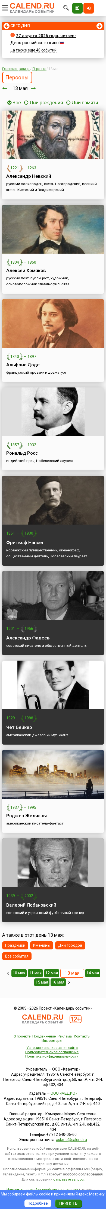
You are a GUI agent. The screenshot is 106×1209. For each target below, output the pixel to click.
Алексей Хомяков (26, 270)
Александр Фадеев (28, 638)
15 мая (42, 982)
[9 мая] (8, 973)
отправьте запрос (68, 1179)
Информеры (52, 1041)
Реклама (65, 1036)
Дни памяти (84, 102)
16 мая (58, 982)
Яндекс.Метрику (90, 1194)
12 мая (51, 973)
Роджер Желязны (26, 815)
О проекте (22, 1036)
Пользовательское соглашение (52, 1052)
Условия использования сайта (52, 1048)
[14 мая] (33, 88)
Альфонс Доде (23, 364)
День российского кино (34, 42)
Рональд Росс (22, 453)
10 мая (19, 973)
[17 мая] (69, 982)
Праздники (15, 945)
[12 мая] (4, 88)
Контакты (82, 1036)
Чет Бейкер (19, 727)
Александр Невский (28, 176)
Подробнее (38, 1203)
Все (16, 102)
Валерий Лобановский (31, 905)
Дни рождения (46, 102)
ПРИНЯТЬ (68, 1203)
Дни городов (70, 945)
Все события (17, 956)
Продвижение (44, 1036)
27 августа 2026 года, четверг (46, 35)
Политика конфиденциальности (52, 1056)
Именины (41, 945)
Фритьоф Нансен (25, 542)
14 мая (92, 973)
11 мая (35, 973)
